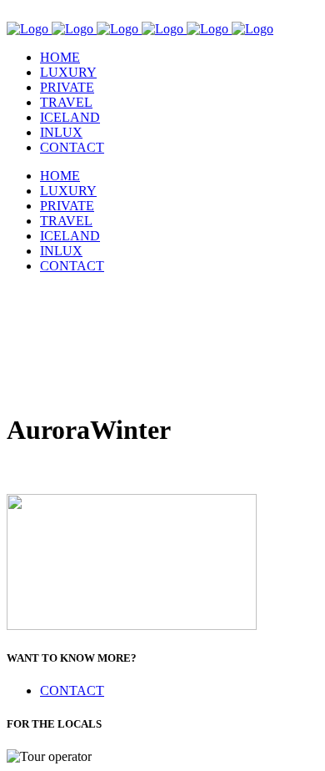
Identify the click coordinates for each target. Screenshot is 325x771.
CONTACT (72, 690)
